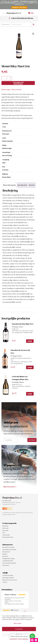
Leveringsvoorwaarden (9, 549)
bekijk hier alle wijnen (19, 7)
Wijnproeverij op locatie (9, 580)
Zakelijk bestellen (7, 575)
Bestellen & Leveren (8, 547)
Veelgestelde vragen (8, 558)
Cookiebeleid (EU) (7, 561)
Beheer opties (17, 623)
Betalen (4, 554)
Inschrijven (32, 440)
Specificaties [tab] (22, 185)
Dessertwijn (6, 535)
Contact (4, 582)
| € (32, 13)
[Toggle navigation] (3, 13)
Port (3, 533)
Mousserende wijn (7, 537)
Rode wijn (5, 526)
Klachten (5, 556)
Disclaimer (5, 565)
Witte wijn (5, 528)
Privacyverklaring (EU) (9, 563)
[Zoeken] (33, 24)
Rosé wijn (5, 530)
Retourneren (6, 552)
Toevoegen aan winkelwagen (18, 83)
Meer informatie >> (9, 487)
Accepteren (19, 629)
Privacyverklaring (23, 639)
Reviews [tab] (32, 185)
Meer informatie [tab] (9, 185)
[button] (33, 34)
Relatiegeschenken (8, 577)
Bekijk (30, 341)
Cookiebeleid (13, 639)
